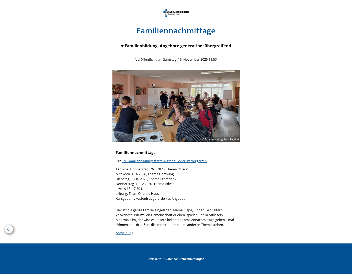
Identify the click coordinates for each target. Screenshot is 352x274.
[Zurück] (9, 229)
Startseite (154, 259)
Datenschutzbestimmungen (184, 259)
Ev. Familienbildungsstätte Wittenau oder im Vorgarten (164, 161)
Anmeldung (124, 233)
